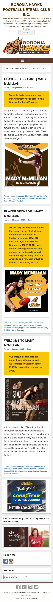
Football (15, 325)
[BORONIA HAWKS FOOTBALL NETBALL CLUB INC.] (26, 47)
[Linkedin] (24, 587)
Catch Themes (33, 598)
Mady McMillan (41, 198)
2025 (27, 327)
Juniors (14, 468)
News (36, 196)
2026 (19, 198)
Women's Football (16, 201)
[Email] (36, 587)
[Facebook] (18, 587)
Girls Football (24, 325)
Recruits (26, 468)
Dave (31, 87)
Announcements (17, 196)
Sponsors (38, 325)
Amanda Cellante (36, 327)
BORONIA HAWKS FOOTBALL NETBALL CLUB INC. (26, 9)
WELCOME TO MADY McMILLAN (19, 342)
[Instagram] (30, 587)
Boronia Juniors (21, 471)
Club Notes (29, 196)
